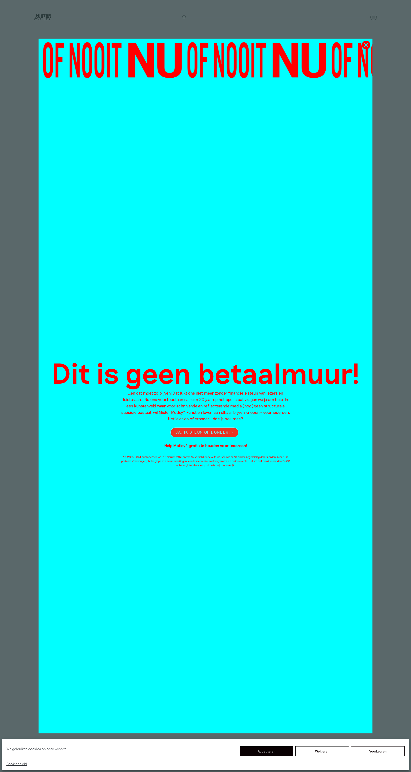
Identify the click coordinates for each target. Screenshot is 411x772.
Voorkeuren (378, 751)
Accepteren (266, 751)
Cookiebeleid (16, 764)
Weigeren (322, 751)
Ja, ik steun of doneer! (203, 432)
